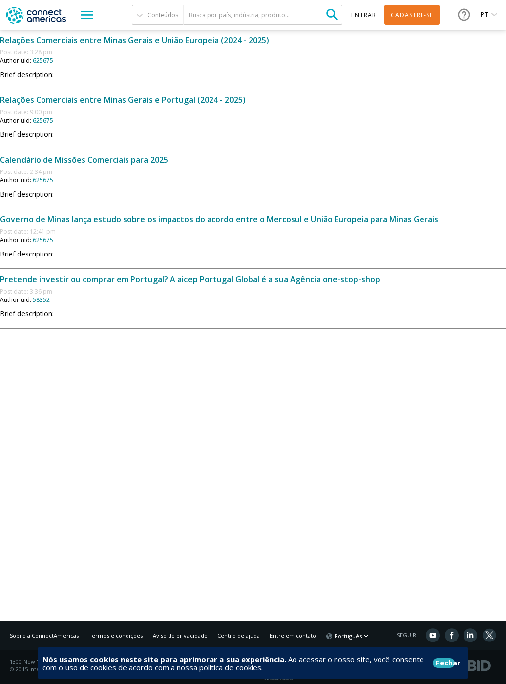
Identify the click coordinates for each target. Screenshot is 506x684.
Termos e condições (115, 635)
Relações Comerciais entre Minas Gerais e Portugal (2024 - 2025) (123, 99)
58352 (41, 300)
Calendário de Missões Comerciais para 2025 (84, 159)
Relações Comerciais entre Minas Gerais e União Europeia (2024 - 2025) (134, 40)
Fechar (445, 663)
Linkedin (470, 635)
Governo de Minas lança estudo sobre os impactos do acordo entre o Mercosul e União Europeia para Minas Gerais (219, 219)
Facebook (452, 635)
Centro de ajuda (238, 635)
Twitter (489, 635)
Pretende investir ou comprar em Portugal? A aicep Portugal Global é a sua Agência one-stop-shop (190, 279)
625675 (43, 60)
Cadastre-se (412, 15)
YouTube (433, 635)
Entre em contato (293, 635)
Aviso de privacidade (180, 635)
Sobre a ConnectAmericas (44, 635)
